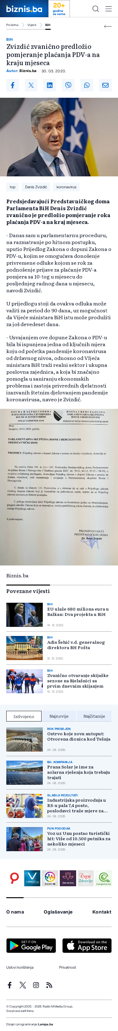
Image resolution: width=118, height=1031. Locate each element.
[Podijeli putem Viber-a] (68, 85)
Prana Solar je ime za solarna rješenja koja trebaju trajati (78, 772)
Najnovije (59, 716)
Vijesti (32, 25)
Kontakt (102, 912)
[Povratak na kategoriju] (108, 26)
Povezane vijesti (28, 591)
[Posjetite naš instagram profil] (36, 985)
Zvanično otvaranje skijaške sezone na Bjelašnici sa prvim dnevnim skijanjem (78, 681)
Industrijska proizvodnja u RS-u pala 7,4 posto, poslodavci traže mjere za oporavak (76, 805)
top (12, 187)
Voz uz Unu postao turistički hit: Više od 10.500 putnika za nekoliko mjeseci (78, 838)
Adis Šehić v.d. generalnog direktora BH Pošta (76, 644)
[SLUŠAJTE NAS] (50, 878)
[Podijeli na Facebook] (12, 85)
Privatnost (67, 967)
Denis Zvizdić (36, 187)
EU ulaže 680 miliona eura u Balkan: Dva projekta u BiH (78, 611)
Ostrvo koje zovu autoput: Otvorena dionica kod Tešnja (78, 736)
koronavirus (66, 187)
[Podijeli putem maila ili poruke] (105, 85)
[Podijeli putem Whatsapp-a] (87, 85)
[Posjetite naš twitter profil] (23, 985)
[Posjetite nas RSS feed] (49, 985)
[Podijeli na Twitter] (31, 85)
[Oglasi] (14, 878)
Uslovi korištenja (19, 967)
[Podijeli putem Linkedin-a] (49, 85)
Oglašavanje (58, 912)
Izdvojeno (24, 716)
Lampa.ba (45, 1024)
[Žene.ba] (68, 878)
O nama (15, 912)
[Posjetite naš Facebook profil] (9, 985)
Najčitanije (94, 716)
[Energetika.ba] (103, 878)
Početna (12, 25)
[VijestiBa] (32, 878)
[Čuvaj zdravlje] (86, 878)
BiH (48, 25)
